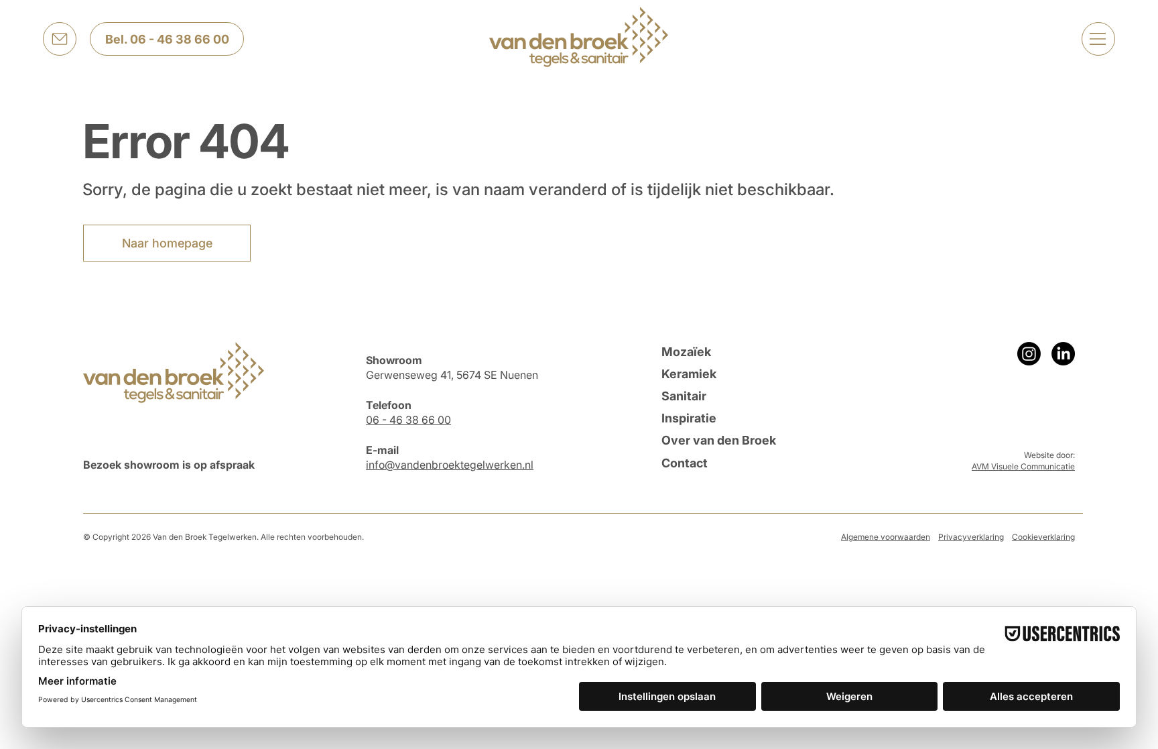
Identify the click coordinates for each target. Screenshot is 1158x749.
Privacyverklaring (971, 537)
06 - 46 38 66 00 (408, 419)
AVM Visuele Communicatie (1023, 466)
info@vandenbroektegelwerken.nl (449, 464)
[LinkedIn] (1063, 353)
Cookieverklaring (1043, 537)
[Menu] (1098, 39)
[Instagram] (1029, 353)
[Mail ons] (59, 39)
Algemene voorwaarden (885, 537)
